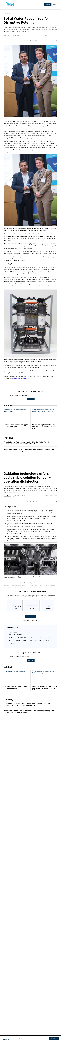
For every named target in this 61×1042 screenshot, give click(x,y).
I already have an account (30, 620)
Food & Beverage (8, 468)
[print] (56, 40)
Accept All (53, 1038)
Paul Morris (7, 496)
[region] (30, 1038)
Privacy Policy (6, 1039)
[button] (5, 5)
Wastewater (7, 13)
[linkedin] (28, 40)
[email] (36, 40)
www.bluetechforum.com (22, 378)
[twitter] (30, 40)
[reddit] (33, 40)
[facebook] (25, 40)
